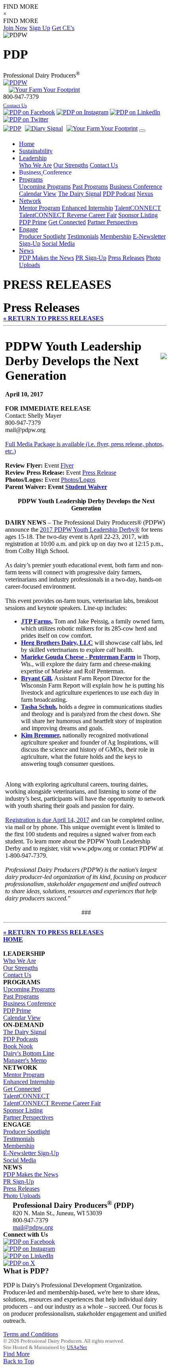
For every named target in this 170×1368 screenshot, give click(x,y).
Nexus (145, 193)
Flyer (67, 465)
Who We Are (35, 165)
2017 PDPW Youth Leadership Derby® (90, 529)
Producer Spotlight (42, 236)
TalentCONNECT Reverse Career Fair (68, 215)
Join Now (15, 28)
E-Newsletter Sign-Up (31, 1153)
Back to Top (18, 1361)
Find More (16, 1354)
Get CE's (63, 28)
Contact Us (15, 105)
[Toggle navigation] (142, 130)
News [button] (26, 250)
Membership (115, 236)
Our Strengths (70, 165)
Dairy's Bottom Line (28, 1053)
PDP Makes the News (46, 257)
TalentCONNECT (138, 208)
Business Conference (136, 186)
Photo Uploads (21, 1195)
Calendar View (38, 193)
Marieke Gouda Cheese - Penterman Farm (78, 657)
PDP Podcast (119, 193)
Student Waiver (86, 486)
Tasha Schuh (38, 706)
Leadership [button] (33, 158)
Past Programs (90, 186)
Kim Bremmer (40, 735)
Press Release (99, 472)
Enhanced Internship (87, 208)
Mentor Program (39, 208)
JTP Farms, (37, 621)
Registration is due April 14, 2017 (47, 820)
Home (26, 143)
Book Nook (18, 1046)
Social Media (58, 243)
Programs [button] (31, 179)
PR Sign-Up (91, 257)
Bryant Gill (36, 678)
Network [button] (30, 200)
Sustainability (36, 151)
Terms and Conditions (30, 1334)
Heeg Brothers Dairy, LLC (57, 642)
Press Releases (126, 257)
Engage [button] (28, 229)
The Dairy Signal (79, 193)
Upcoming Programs (45, 186)
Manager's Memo (25, 1060)
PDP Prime (33, 222)
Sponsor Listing (138, 215)
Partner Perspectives (112, 222)
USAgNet (77, 1347)
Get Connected (67, 222)
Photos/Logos (78, 479)
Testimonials (82, 236)
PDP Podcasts (20, 1039)
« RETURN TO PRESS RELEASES (53, 318)
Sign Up (39, 28)
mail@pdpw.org (33, 1227)
